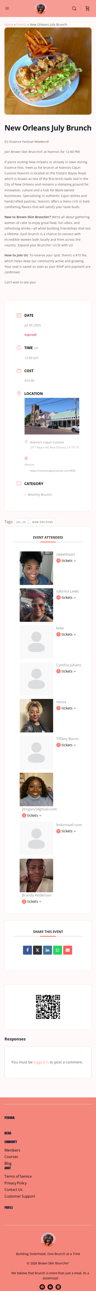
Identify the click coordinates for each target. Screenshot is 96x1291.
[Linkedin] (47, 950)
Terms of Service (18, 1176)
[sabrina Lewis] (36, 604)
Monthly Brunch (40, 494)
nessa (61, 701)
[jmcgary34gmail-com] (36, 789)
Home (8, 24)
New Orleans (42, 522)
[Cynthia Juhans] (36, 678)
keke (60, 628)
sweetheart (65, 554)
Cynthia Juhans (68, 664)
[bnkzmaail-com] (36, 838)
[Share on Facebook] (27, 950)
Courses (11, 1157)
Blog (8, 1163)
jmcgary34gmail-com (39, 809)
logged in (41, 1062)
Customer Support (19, 1196)
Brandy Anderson (36, 895)
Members (12, 1150)
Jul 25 (21, 522)
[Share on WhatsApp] (57, 950)
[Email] (67, 950)
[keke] (36, 641)
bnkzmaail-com (69, 824)
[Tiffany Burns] (36, 752)
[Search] (75, 8)
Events (21, 24)
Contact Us (13, 1190)
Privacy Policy (15, 1183)
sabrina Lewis (67, 591)
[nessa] (36, 715)
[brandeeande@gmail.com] (36, 875)
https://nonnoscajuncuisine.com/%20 (52, 471)
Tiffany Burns (67, 738)
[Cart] (87, 8)
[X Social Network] (37, 950)
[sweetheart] (36, 567)
